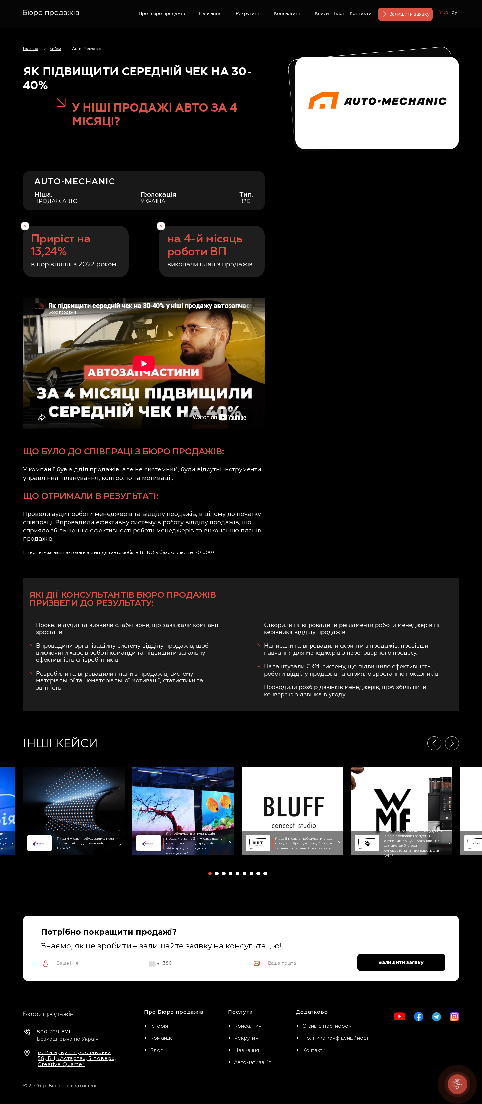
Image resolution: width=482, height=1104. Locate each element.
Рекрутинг (248, 13)
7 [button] (251, 873)
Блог (339, 13)
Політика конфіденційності (336, 1038)
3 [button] (224, 873)
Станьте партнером (327, 1026)
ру (454, 12)
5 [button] (237, 873)
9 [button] (265, 873)
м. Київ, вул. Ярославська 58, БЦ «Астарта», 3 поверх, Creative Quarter (77, 1058)
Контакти (361, 13)
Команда (161, 1038)
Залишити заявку (409, 14)
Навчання (210, 13)
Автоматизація (252, 1062)
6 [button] (244, 873)
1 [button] (210, 873)
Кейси (322, 13)
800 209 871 (53, 1032)
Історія (159, 1026)
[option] (292, 811)
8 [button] (258, 873)
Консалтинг (287, 13)
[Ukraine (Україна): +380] (153, 964)
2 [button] (217, 873)
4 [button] (230, 873)
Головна (30, 48)
